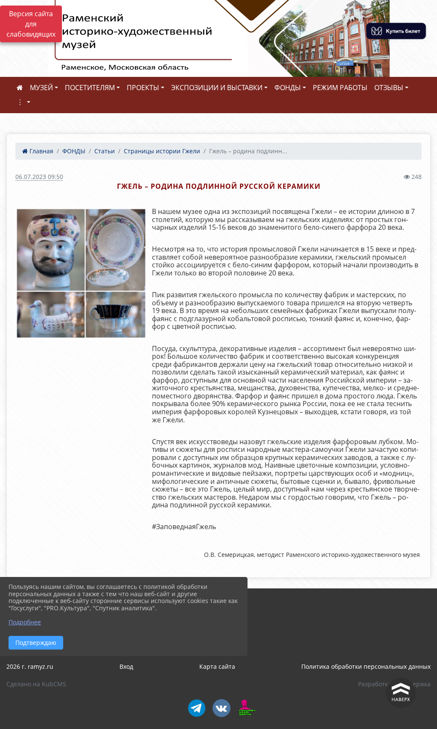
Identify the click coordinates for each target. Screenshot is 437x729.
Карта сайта (217, 666)
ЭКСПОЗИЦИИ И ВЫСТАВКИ (216, 87)
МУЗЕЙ (41, 87)
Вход (126, 666)
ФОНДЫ (287, 87)
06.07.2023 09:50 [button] (39, 177)
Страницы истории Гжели (162, 151)
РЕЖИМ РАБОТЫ (340, 87)
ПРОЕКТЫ (143, 87)
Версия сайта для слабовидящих (30, 24)
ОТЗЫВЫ (388, 87)
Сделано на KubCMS (36, 684)
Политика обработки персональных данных (366, 666)
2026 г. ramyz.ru (29, 666)
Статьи (104, 151)
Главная (40, 151)
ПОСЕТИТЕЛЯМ (90, 87)
